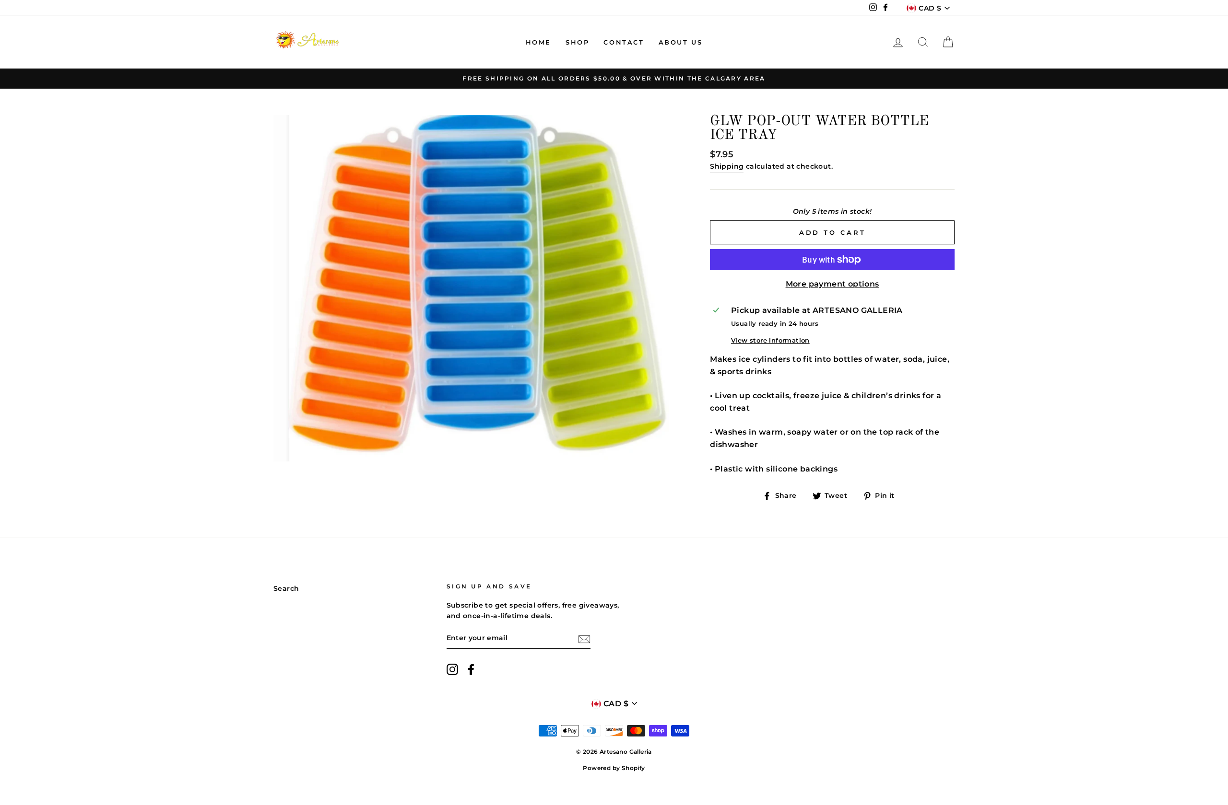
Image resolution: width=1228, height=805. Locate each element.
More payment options (832, 283)
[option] (614, 78)
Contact (623, 42)
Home (538, 42)
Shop (577, 42)
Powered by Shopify (614, 767)
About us (681, 42)
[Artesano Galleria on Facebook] (471, 669)
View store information (770, 340)
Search (286, 588)
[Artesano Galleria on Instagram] (452, 669)
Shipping (727, 166)
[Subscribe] (584, 638)
